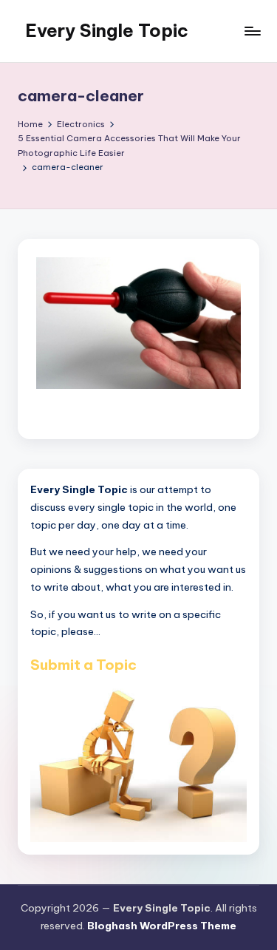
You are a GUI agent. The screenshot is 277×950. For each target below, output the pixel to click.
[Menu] (251, 31)
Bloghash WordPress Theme (161, 925)
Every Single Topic (106, 30)
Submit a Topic (83, 665)
